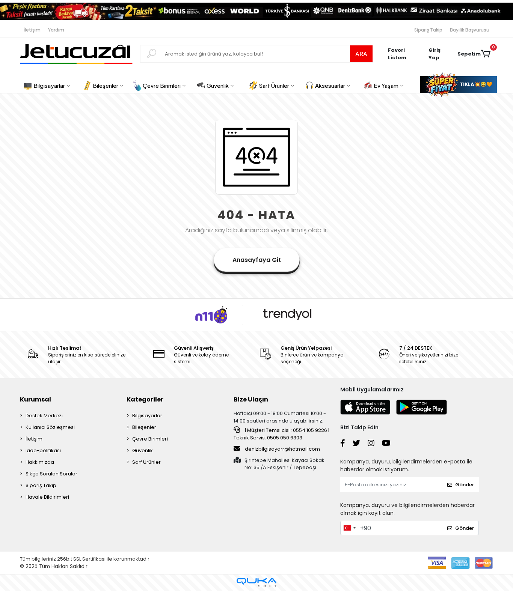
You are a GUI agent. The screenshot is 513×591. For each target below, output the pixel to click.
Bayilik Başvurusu (469, 30)
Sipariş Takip (428, 30)
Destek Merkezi (44, 415)
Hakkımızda (40, 462)
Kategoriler (145, 399)
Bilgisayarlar (147, 415)
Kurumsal (35, 399)
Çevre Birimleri (150, 438)
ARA (361, 54)
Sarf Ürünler (146, 462)
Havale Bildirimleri (47, 497)
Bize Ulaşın (251, 399)
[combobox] (349, 528)
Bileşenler (144, 427)
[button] (439, 54)
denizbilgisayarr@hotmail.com (282, 449)
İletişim (32, 30)
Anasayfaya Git (256, 260)
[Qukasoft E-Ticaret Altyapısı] (256, 582)
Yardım (56, 30)
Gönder (464, 484)
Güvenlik (142, 450)
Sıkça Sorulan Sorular (51, 473)
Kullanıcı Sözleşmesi (50, 427)
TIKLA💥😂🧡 (475, 84)
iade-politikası (43, 450)
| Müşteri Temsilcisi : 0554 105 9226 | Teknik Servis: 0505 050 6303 (281, 434)
